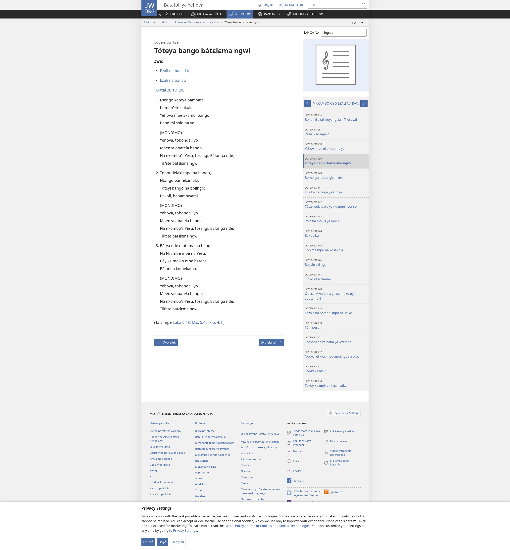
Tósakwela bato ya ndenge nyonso (331, 204)
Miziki (165, 22)
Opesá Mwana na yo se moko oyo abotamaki (330, 294)
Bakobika (313, 233)
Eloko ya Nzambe (318, 277)
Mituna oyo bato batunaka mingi (260, 441)
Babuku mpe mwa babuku (211, 437)
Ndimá (148, 542)
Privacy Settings (185, 530)
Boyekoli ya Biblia (159, 447)
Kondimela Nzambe (161, 482)
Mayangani (247, 477)
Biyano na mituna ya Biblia (165, 431)
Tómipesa (313, 325)
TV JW (198, 490)
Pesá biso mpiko (317, 132)
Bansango (247, 423)
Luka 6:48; (182, 322)
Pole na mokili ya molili (322, 219)
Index (198, 478)
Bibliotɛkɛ (149, 22)
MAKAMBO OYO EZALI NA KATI (336, 103)
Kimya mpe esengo (160, 458)
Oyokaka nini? (315, 369)
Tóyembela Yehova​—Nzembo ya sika (196, 22)
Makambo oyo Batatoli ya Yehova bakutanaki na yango (260, 491)
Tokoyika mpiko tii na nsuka (326, 383)
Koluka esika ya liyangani (299, 443)
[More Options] (362, 22)
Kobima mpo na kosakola (324, 248)
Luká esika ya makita (339, 431)
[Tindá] (353, 22)
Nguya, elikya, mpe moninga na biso (332, 354)
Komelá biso (248, 453)
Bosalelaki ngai (316, 262)
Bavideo (200, 496)
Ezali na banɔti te (175, 70)
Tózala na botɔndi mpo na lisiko (328, 311)
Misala (244, 483)
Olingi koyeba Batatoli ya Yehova (260, 434)
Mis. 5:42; (200, 322)
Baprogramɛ (202, 472)
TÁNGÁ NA (311, 32)
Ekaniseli (246, 471)
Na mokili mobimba (252, 499)
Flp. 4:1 (215, 322)
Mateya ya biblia (159, 423)
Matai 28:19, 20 (169, 90)
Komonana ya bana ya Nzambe (328, 340)
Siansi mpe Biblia (159, 488)
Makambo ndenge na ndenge (212, 455)
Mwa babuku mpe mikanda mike (214, 443)
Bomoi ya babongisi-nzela (324, 175)
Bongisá (178, 542)
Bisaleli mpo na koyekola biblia (167, 453)
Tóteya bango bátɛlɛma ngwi (328, 161)
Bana (152, 476)
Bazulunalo (201, 460)
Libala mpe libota (159, 464)
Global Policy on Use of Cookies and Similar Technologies (267, 526)
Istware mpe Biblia (160, 494)
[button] (206, 14)
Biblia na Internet (205, 431)
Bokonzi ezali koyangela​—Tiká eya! (331, 117)
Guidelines (201, 484)
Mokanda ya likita (205, 466)
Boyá (162, 542)
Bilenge (153, 470)
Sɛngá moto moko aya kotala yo (260, 447)
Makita (245, 465)
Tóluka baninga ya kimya (323, 190)
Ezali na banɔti (173, 80)
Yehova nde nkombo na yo (325, 146)
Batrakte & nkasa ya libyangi (212, 449)
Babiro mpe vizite (251, 459)
